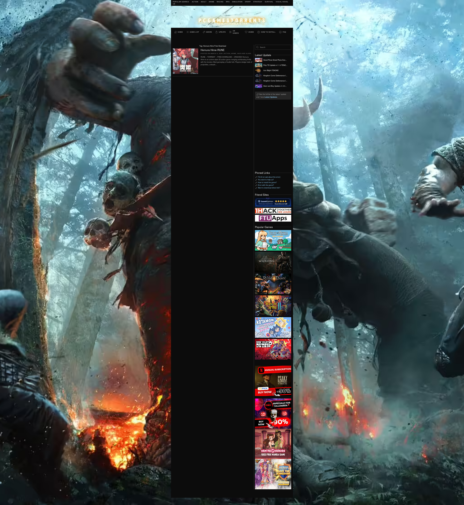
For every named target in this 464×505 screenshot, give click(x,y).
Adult (204, 2)
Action (195, 2)
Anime (211, 2)
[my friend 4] (273, 218)
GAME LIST (194, 32)
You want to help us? (266, 179)
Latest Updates (271, 97)
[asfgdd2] (273, 443)
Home (180, 32)
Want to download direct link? (269, 187)
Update (222, 32)
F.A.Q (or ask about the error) (269, 177)
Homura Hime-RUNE (213, 50)
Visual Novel (282, 2)
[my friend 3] (273, 210)
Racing (220, 2)
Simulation (237, 2)
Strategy (257, 2)
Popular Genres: (181, 2)
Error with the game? (266, 185)
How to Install (268, 32)
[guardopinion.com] (273, 202)
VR (174, 4)
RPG (228, 2)
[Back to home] (232, 17)
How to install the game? (267, 182)
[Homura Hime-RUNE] (185, 61)
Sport (248, 2)
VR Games (236, 32)
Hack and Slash (244, 53)
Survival (269, 2)
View (273, 240)
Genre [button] (209, 32)
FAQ (284, 32)
